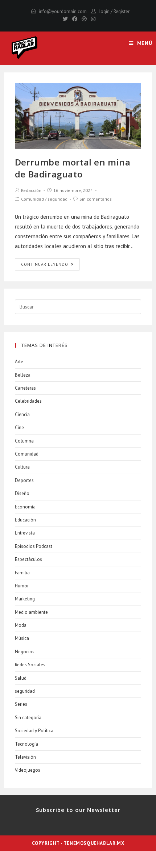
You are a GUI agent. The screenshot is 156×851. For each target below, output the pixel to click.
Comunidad (32, 199)
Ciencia (22, 414)
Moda (20, 625)
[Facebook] (74, 19)
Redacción (31, 190)
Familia (22, 573)
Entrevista (25, 533)
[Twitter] (65, 19)
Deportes (24, 480)
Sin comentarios (95, 199)
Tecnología (26, 744)
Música (22, 638)
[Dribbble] (84, 19)
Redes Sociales (30, 665)
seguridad (57, 199)
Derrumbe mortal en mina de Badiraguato (73, 168)
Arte (19, 362)
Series (21, 704)
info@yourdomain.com (63, 11)
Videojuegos (27, 770)
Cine (19, 427)
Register (122, 11)
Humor (22, 586)
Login (104, 11)
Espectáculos (28, 559)
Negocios (24, 652)
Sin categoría (28, 717)
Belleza (22, 375)
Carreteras (25, 388)
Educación (25, 520)
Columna (24, 441)
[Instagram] (92, 19)
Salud (20, 678)
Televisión (25, 757)
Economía (25, 507)
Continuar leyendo (44, 264)
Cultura (22, 467)
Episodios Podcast (33, 546)
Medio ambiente (31, 612)
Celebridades (28, 401)
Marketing (25, 599)
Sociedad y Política (34, 731)
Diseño (22, 493)
